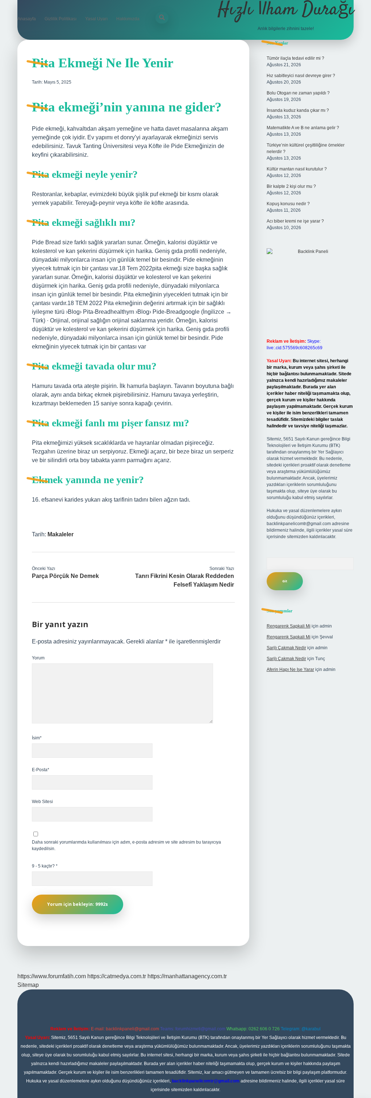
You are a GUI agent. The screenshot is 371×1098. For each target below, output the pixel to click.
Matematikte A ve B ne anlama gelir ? (303, 127)
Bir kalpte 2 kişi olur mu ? (291, 186)
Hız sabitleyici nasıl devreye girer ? (301, 75)
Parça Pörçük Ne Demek (65, 576)
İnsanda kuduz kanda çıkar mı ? (298, 110)
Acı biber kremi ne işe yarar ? (295, 221)
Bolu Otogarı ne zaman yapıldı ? (298, 93)
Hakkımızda (127, 18)
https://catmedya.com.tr (116, 976)
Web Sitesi (42, 801)
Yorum (38, 657)
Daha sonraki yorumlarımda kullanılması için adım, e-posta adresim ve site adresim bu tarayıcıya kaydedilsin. (126, 845)
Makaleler (60, 534)
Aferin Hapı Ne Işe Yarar (290, 669)
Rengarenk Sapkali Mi (288, 626)
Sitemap (28, 985)
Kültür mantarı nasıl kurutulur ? (297, 169)
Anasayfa (26, 18)
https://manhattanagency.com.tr (187, 976)
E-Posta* (40, 769)
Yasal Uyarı (96, 18)
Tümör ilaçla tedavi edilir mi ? (295, 58)
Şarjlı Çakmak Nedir (286, 647)
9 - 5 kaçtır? (45, 866)
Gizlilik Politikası (60, 18)
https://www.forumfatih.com (51, 976)
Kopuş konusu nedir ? (288, 203)
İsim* (37, 737)
